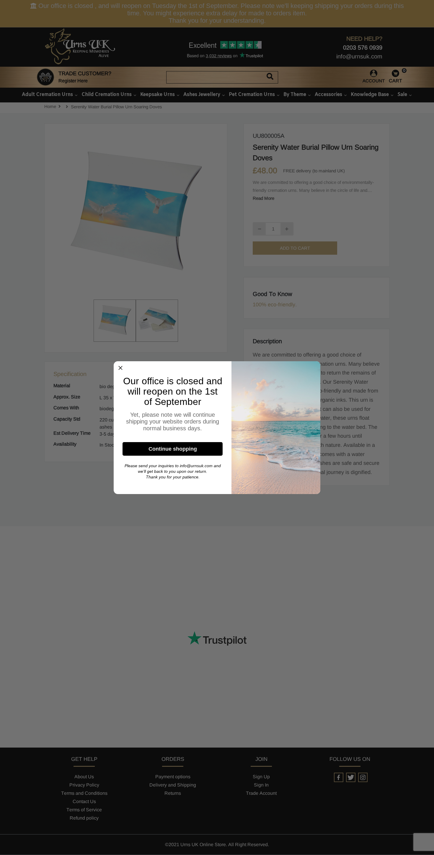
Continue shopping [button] (173, 449)
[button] (120, 368)
